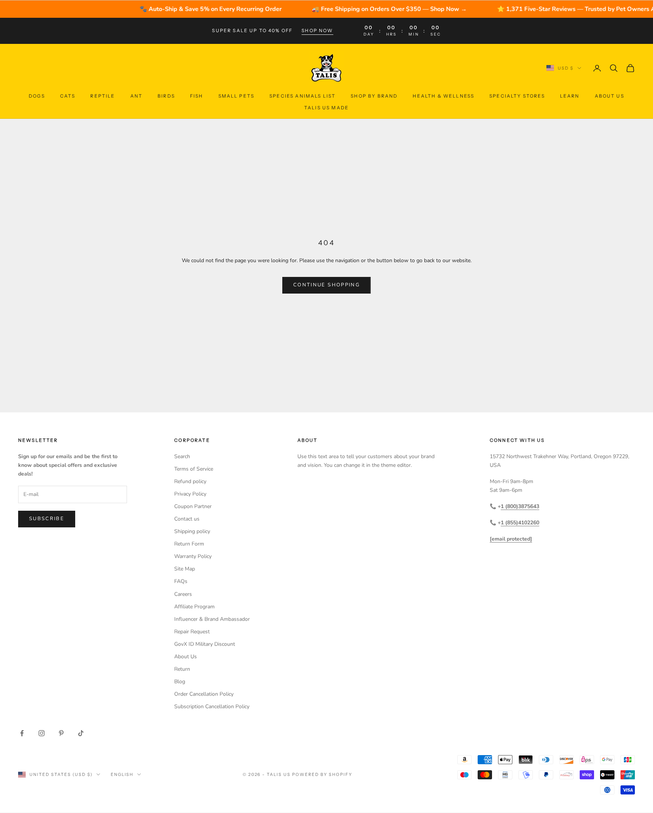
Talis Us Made (326, 107)
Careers (183, 594)
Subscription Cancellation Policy (211, 706)
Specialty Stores (517, 96)
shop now (317, 30)
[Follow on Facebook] (22, 733)
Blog (179, 681)
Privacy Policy (190, 493)
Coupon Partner (193, 506)
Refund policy (190, 481)
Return (182, 669)
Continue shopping (326, 284)
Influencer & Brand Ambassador (212, 619)
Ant (136, 96)
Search (182, 456)
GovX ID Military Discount (204, 644)
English (122, 774)
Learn (570, 96)
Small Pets (236, 96)
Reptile (102, 96)
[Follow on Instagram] (41, 733)
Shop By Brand (374, 96)
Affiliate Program (194, 606)
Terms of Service (193, 469)
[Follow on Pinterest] (61, 733)
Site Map (184, 568)
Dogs (37, 96)
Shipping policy (192, 531)
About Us (609, 96)
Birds (166, 96)
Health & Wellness (443, 96)
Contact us (187, 518)
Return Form (189, 543)
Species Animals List (302, 96)
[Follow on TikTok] (81, 733)
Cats (68, 96)
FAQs (180, 581)
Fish (196, 96)
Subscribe (46, 518)
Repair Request (192, 631)
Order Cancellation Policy (204, 694)
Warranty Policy (193, 556)
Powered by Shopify (322, 774)
